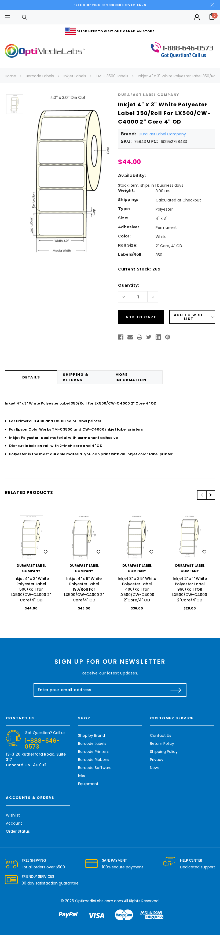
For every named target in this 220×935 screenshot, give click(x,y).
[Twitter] (149, 337)
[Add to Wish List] (46, 552)
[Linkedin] (158, 337)
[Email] (130, 337)
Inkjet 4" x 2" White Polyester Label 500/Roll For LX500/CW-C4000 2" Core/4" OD (31, 589)
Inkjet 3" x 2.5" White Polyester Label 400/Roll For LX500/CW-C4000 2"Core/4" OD (137, 589)
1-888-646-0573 (42, 744)
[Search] (24, 17)
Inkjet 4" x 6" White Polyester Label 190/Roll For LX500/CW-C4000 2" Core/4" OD (84, 589)
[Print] (139, 337)
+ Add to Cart (31, 537)
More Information (130, 377)
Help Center (191, 860)
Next (210, 495)
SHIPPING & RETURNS (76, 377)
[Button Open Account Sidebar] (197, 17)
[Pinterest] (167, 337)
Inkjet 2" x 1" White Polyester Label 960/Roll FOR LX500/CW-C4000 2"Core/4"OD (189, 589)
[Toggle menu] (7, 17)
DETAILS (31, 377)
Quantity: (128, 285)
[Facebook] (120, 337)
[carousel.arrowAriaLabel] (11, 864)
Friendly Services (38, 876)
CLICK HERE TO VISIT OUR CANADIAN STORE (115, 31)
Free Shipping (34, 860)
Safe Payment (114, 860)
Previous (201, 495)
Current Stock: (139, 269)
